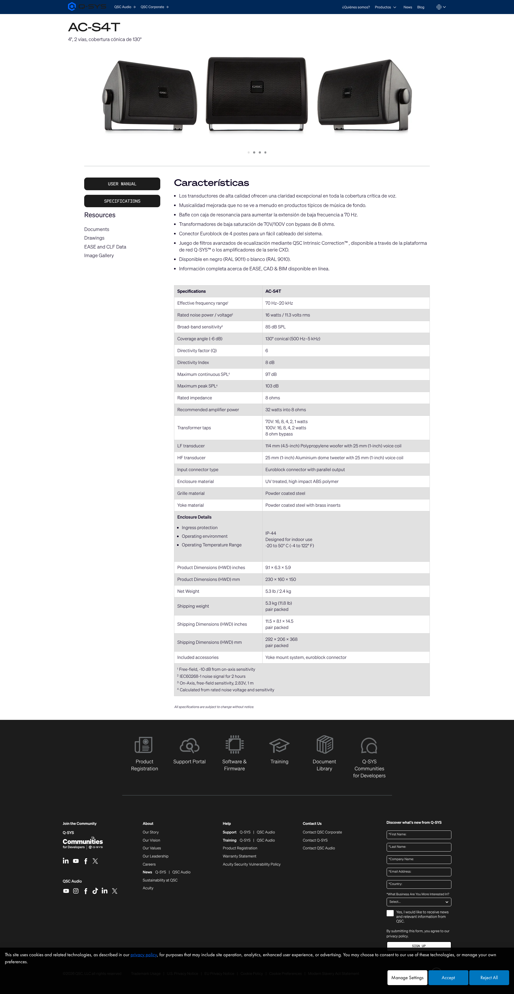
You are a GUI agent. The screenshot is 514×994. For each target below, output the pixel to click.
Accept (448, 978)
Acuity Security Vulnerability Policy (252, 864)
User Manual (122, 184)
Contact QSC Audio (319, 848)
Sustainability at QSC (160, 880)
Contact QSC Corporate (322, 832)
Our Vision (151, 840)
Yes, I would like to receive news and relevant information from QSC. (422, 917)
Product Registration (240, 848)
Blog (420, 7)
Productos (383, 7)
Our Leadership (156, 856)
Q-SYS (68, 832)
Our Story (151, 832)
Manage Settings (407, 978)
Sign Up (419, 946)
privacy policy (397, 936)
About (148, 824)
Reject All (489, 978)
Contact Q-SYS (315, 840)
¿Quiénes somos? (356, 7)
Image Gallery (99, 255)
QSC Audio (72, 883)
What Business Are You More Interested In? (418, 894)
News (408, 7)
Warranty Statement (240, 856)
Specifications (122, 201)
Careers (149, 864)
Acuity (148, 888)
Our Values (152, 848)
